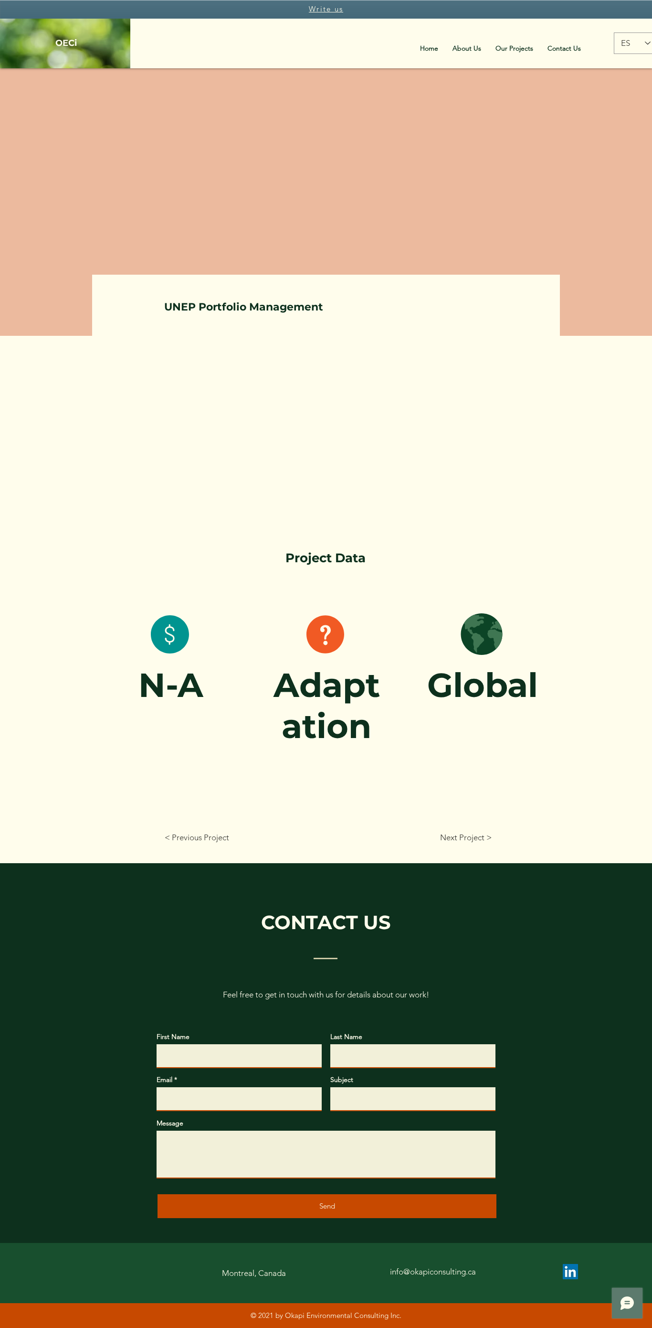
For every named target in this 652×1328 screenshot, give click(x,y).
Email (164, 1079)
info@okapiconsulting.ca (433, 1271)
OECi (66, 43)
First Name (173, 1036)
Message (170, 1123)
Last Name (346, 1036)
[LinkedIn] (570, 1271)
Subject (341, 1079)
